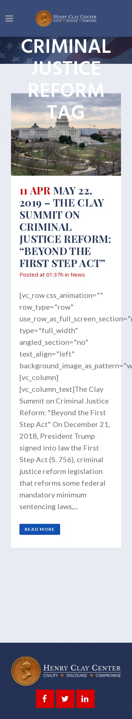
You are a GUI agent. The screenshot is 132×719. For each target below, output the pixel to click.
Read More (40, 529)
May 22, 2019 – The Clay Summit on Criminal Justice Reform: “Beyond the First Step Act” (65, 226)
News (77, 274)
